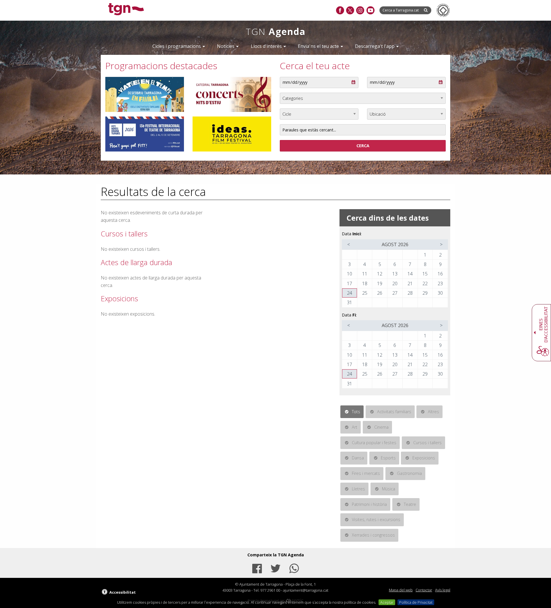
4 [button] (364, 264)
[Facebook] (257, 567)
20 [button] (394, 283)
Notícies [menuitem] (225, 46)
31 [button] (349, 302)
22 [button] (425, 283)
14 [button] (410, 274)
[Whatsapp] (294, 567)
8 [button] (425, 264)
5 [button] (380, 264)
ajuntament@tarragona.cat (305, 590)
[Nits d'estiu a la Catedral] (232, 94)
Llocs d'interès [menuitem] (266, 46)
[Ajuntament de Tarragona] (126, 10)
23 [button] (440, 283)
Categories (289, 95)
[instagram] (360, 10)
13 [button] (394, 274)
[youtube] (370, 10)
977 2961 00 (270, 590)
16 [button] (440, 274)
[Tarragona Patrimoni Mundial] (443, 10)
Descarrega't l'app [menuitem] (375, 46)
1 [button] (425, 255)
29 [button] (425, 293)
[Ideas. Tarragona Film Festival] (232, 133)
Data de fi (375, 80)
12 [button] (379, 274)
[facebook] (340, 10)
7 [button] (410, 264)
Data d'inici (289, 80)
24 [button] (349, 293)
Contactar (424, 590)
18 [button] (364, 283)
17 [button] (349, 283)
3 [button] (349, 264)
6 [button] (394, 264)
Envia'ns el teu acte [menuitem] (318, 46)
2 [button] (440, 255)
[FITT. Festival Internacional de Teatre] (144, 133)
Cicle (284, 111)
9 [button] (440, 264)
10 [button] (349, 274)
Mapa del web (401, 590)
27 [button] (394, 293)
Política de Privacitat (415, 602)
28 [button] (410, 293)
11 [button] (364, 274)
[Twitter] (275, 567)
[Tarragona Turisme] (144, 94)
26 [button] (379, 293)
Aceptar (386, 602)
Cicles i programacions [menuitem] (176, 46)
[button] (349, 244)
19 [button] (379, 283)
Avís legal (442, 590)
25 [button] (364, 293)
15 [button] (425, 274)
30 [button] (440, 293)
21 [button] (410, 283)
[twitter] (350, 10)
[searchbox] (401, 10)
